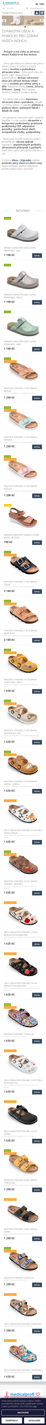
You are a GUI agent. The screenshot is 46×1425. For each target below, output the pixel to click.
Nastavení (23, 1412)
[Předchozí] (4, 20)
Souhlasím (34, 1420)
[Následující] (42, 20)
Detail (37, 256)
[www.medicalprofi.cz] (11, 3)
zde (35, 1406)
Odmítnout (12, 1420)
